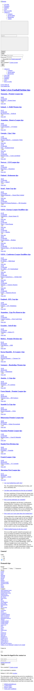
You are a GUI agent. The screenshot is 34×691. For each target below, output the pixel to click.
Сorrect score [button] (3, 624)
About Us (7, 12)
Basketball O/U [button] (4, 636)
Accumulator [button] (3, 610)
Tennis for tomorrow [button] (5, 617)
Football (2, 571)
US (4, 560)
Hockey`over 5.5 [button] (4, 639)
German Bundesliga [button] (5, 595)
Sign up (7, 84)
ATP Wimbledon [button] (4, 602)
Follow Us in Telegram (7, 645)
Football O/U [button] (3, 632)
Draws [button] (2, 628)
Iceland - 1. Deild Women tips (11, 107)
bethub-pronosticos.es (10, 684)
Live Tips (6, 75)
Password (3, 57)
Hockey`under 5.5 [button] (4, 642)
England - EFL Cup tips (9, 299)
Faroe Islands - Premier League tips (13, 391)
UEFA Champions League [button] (6, 590)
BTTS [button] (2, 626)
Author (10, 18)
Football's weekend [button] (5, 620)
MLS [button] (2, 599)
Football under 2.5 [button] (4, 640)
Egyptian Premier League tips (11, 431)
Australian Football (5, 583)
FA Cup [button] (2, 600)
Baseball (2, 578)
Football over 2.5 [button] (4, 638)
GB (4, 558)
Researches (11, 17)
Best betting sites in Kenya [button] (6, 643)
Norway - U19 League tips (10, 162)
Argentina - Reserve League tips (12, 120)
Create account (14, 62)
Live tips (6, 4)
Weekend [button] (2, 619)
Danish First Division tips (10, 444)
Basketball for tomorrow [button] (6, 618)
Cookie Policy (8, 685)
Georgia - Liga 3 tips (8, 133)
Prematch (6, 6)
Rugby (2, 584)
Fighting (2, 587)
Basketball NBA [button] (4, 604)
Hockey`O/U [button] (3, 634)
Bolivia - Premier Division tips (11, 339)
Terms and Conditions (10, 689)
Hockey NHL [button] (3, 603)
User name (4, 55)
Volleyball (3, 576)
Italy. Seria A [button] (3, 596)
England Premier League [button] (6, 593)
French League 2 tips (8, 457)
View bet (3, 103)
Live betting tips (5, 86)
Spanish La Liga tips (8, 404)
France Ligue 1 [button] (4, 598)
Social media (11, 15)
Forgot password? (16, 59)
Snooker (2, 586)
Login (2, 60)
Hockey (2, 572)
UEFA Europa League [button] (5, 591)
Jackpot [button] (2, 611)
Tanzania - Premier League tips (12, 94)
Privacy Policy (8, 687)
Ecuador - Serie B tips (8, 325)
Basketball (3, 575)
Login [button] (2, 53)
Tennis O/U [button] (3, 635)
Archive (15, 673)
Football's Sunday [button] (4, 623)
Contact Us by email (19, 645)
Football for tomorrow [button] (5, 614)
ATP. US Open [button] (4, 607)
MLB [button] (2, 606)
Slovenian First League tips (10, 470)
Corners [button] (2, 627)
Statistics (6, 7)
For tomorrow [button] (4, 613)
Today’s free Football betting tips (15, 90)
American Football (4, 582)
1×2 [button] (1, 631)
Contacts (10, 14)
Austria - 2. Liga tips (8, 378)
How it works (8, 11)
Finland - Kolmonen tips (9, 175)
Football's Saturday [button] (5, 622)
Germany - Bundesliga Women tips (13, 365)
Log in (2, 84)
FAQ (5, 9)
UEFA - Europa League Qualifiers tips (14, 210)
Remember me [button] (7, 59)
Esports (2, 579)
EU (4, 556)
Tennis (2, 574)
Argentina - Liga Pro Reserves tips (13, 312)
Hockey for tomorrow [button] (5, 615)
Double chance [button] (4, 630)
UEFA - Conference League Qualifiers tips (16, 254)
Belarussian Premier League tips (12, 418)
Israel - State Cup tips (8, 188)
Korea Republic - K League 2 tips (13, 352)
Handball (2, 580)
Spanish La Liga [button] (4, 594)
